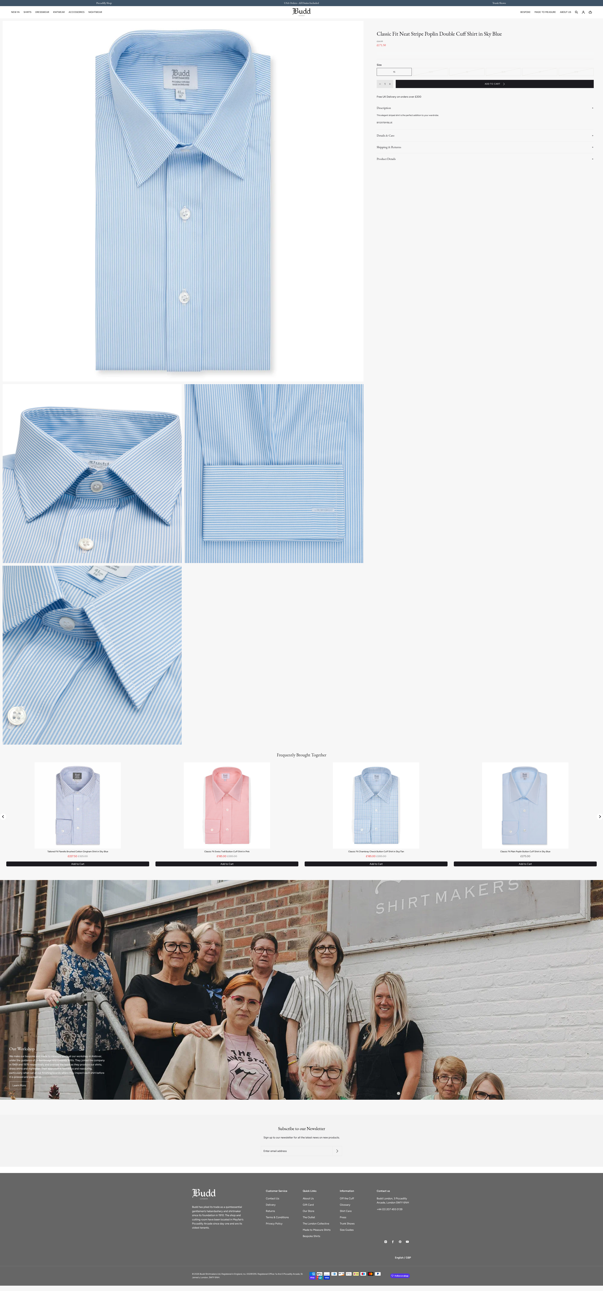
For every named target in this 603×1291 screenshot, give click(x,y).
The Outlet (309, 1217)
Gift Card (308, 1204)
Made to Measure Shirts (317, 1229)
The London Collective (316, 1223)
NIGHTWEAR (95, 12)
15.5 (431, 72)
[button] (576, 12)
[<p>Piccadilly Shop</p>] (106, 3)
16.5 (503, 72)
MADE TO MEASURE (545, 12)
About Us (308, 1198)
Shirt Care (346, 1211)
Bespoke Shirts (311, 1236)
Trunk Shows (347, 1223)
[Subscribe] (337, 1151)
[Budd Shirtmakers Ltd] (301, 12)
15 (394, 72)
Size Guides (347, 1229)
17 (540, 72)
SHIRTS (27, 12)
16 (467, 72)
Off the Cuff (347, 1198)
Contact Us (272, 1198)
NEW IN (15, 12)
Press (343, 1217)
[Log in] (583, 12)
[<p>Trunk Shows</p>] (497, 3)
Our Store (308, 1211)
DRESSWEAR (42, 12)
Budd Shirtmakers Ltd (210, 1274)
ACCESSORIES (76, 12)
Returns (270, 1211)
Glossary (345, 1204)
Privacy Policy (274, 1223)
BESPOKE (525, 12)
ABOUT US (565, 12)
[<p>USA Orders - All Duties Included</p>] (301, 3)
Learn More (19, 1085)
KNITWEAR (59, 12)
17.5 (576, 72)
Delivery (271, 1204)
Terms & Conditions (277, 1217)
